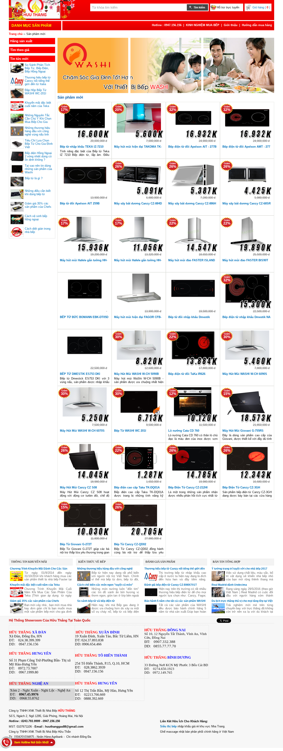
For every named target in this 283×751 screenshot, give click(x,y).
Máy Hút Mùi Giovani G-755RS (243, 430)
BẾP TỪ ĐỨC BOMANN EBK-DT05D (84, 317)
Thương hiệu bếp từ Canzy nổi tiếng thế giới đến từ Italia (38, 81)
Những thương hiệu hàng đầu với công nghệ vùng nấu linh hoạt (37, 132)
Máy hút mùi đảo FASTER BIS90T (245, 260)
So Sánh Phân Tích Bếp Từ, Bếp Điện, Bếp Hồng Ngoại (37, 68)
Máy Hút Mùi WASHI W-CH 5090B (136, 374)
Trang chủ (16, 34)
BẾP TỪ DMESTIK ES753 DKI (80, 374)
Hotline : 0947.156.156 (167, 25)
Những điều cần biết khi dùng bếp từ (38, 192)
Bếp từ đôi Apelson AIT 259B (79, 203)
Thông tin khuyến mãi (29, 561)
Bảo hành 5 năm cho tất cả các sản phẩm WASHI (174, 600)
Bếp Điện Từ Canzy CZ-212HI (188, 487)
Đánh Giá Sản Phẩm (160, 561)
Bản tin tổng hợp (226, 561)
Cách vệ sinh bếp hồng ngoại (36, 217)
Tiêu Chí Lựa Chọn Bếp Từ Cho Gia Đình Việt (39, 144)
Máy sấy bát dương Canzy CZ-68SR (246, 203)
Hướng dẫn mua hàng (257, 25)
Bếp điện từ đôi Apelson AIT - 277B (192, 146)
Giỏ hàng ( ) (261, 7)
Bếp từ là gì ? (33, 178)
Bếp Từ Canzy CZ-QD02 (130, 544)
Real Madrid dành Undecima (229, 584)
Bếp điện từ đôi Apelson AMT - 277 (246, 146)
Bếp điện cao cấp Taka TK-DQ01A (137, 487)
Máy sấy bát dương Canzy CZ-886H (192, 203)
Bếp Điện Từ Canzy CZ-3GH (241, 487)
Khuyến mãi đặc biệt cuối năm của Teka (38, 104)
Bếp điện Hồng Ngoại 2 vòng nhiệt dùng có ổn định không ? (38, 156)
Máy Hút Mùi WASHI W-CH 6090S (244, 374)
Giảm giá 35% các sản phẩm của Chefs (38, 205)
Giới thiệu (230, 25)
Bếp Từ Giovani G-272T (76, 544)
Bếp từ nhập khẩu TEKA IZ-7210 (81, 146)
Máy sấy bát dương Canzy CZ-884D (138, 203)
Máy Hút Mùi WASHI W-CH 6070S (82, 430)
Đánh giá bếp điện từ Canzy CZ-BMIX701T (170, 584)
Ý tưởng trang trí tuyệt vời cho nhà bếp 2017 (239, 568)
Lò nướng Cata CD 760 (183, 430)
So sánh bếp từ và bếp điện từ (96, 600)
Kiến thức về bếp (92, 561)
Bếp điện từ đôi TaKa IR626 (186, 374)
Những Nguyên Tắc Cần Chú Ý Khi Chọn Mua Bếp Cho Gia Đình (38, 120)
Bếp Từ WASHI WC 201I (130, 430)
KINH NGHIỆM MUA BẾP (202, 25)
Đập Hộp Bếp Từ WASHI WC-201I (35, 91)
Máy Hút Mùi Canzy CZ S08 (78, 487)
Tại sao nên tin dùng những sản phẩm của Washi (38, 169)
